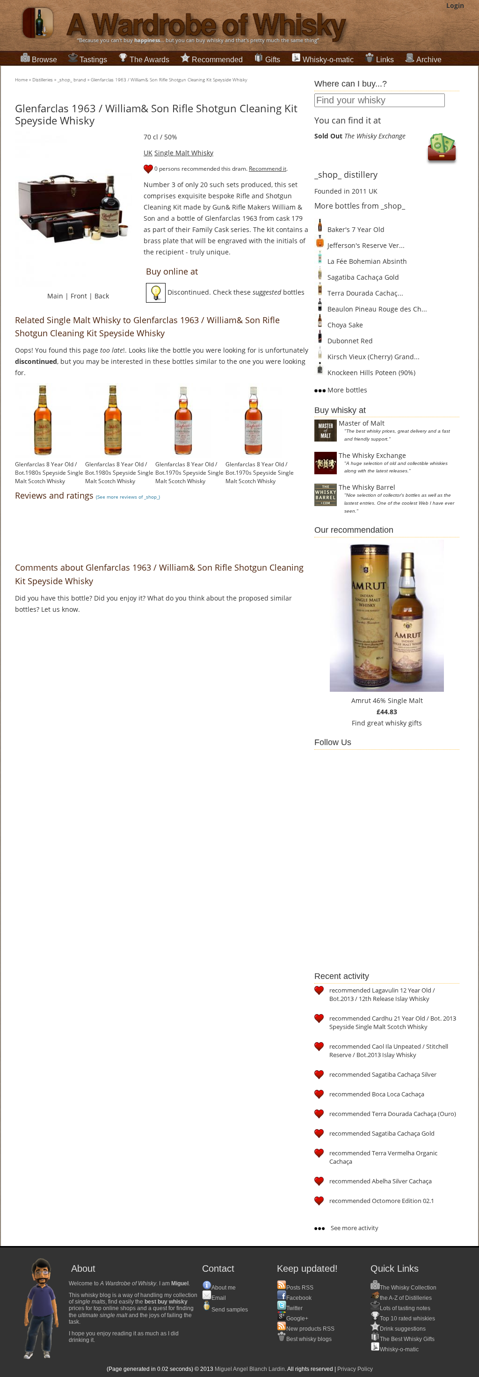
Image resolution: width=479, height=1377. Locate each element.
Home (21, 79)
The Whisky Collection (408, 1287)
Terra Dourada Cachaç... (364, 293)
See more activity (353, 1228)
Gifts (272, 60)
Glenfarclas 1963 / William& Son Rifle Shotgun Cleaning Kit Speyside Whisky (169, 79)
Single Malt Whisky (183, 152)
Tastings (93, 60)
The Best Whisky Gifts (407, 1339)
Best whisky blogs (309, 1339)
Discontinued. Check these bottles (235, 292)
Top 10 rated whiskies (407, 1318)
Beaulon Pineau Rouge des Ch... (376, 308)
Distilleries (42, 79)
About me (223, 1287)
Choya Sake (344, 324)
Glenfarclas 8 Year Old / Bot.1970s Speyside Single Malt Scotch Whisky (189, 472)
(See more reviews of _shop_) (128, 496)
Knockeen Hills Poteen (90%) (370, 372)
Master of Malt (362, 423)
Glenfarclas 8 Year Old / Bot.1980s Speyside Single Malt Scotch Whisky (49, 472)
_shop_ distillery (345, 174)
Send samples (229, 1309)
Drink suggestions (403, 1329)
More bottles (346, 389)
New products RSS (310, 1329)
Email (218, 1298)
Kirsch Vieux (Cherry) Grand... (373, 356)
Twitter (294, 1308)
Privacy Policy (355, 1369)
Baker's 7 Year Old (355, 229)
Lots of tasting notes (405, 1308)
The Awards (149, 60)
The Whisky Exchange (372, 455)
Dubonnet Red (349, 340)
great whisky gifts (394, 722)
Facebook (299, 1298)
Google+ (297, 1318)
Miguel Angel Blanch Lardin (250, 1369)
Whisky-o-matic (328, 60)
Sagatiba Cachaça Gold (362, 277)
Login (455, 5)
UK (148, 152)
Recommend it (267, 169)
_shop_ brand (72, 79)
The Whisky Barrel (367, 487)
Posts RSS (299, 1287)
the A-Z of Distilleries (406, 1298)
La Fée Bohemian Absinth (366, 261)
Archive (429, 60)
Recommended (217, 60)
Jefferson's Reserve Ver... (365, 245)
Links (385, 60)
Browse (44, 60)
